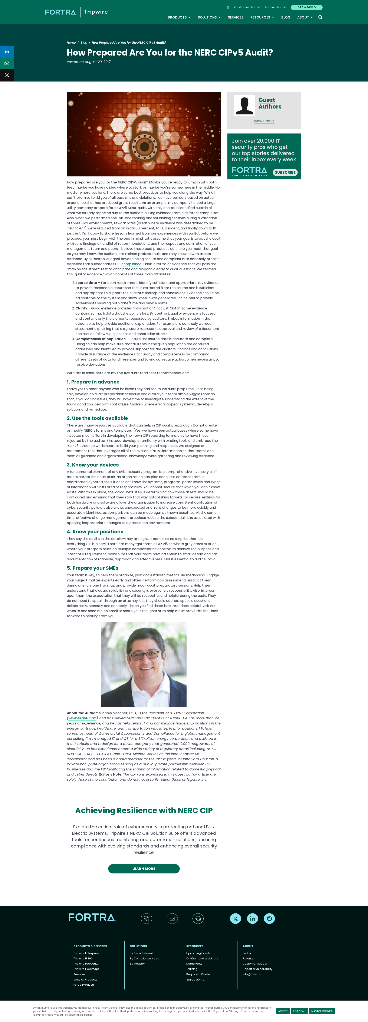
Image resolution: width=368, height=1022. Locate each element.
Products (179, 17)
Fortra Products (84, 985)
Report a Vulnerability (257, 969)
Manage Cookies (322, 1011)
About (305, 17)
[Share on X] (7, 75)
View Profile (264, 121)
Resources (262, 17)
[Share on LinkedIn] (7, 51)
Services (236, 17)
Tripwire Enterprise (86, 953)
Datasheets (194, 964)
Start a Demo (195, 980)
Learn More (143, 868)
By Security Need (141, 953)
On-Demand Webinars (202, 958)
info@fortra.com (254, 974)
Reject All (299, 1011)
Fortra (247, 953)
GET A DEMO (307, 7)
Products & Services (90, 946)
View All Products (85, 980)
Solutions (209, 17)
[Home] (77, 12)
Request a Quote (198, 974)
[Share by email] (7, 63)
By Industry (137, 964)
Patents (248, 958)
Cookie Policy (117, 1007)
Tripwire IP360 (83, 958)
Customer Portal (247, 7)
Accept (283, 1011)
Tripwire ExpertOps (86, 969)
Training (191, 969)
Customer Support (255, 964)
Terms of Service (145, 1007)
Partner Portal (275, 7)
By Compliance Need (144, 958)
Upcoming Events (198, 953)
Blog (285, 17)
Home (71, 42)
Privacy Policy (100, 1007)
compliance (131, 264)
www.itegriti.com (82, 718)
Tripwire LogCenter (86, 964)
